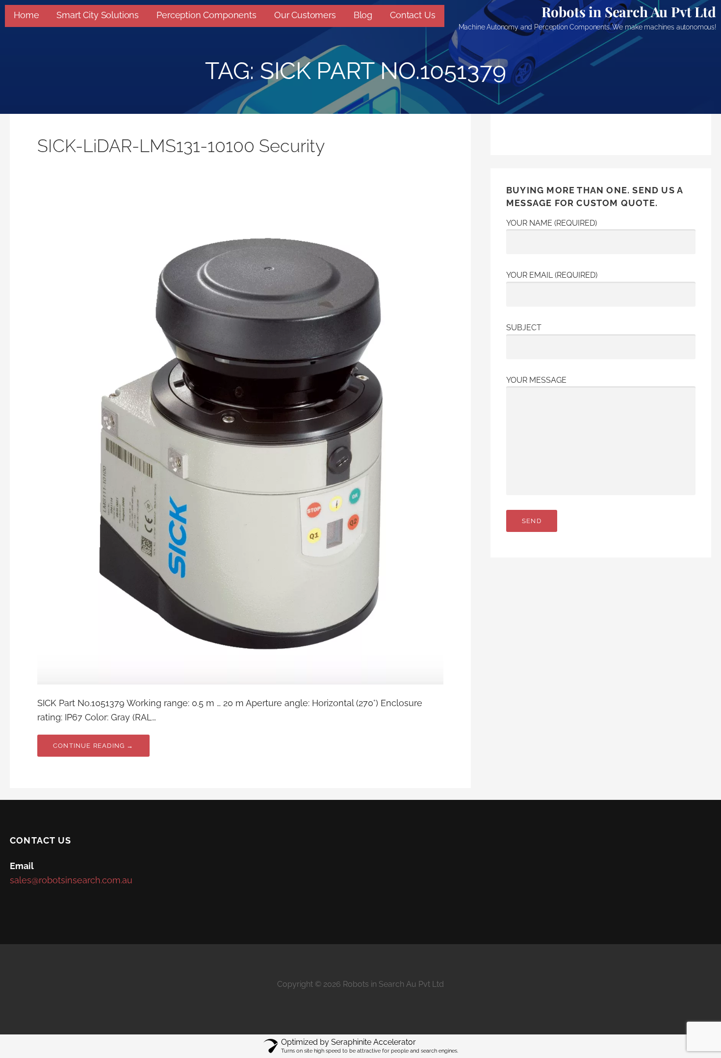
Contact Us (412, 15)
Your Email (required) (551, 275)
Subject (523, 327)
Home (26, 15)
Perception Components (206, 15)
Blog (363, 15)
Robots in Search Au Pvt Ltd (628, 11)
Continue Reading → (93, 745)
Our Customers (305, 15)
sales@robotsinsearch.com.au (71, 880)
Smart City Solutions (97, 15)
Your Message (536, 380)
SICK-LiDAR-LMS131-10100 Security (181, 145)
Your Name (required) (551, 223)
